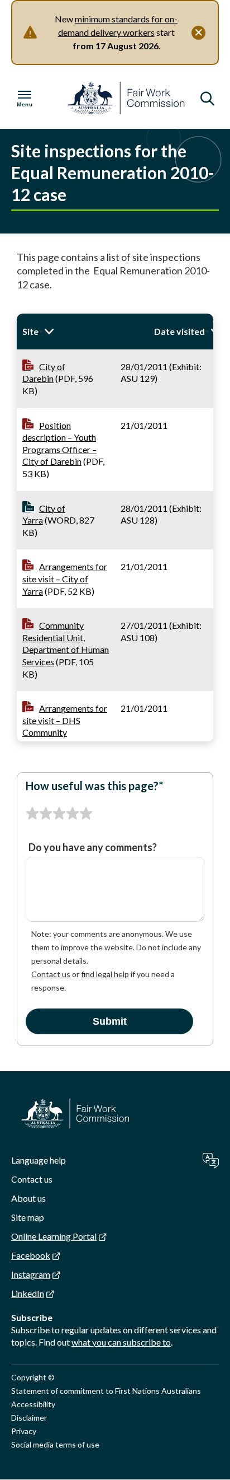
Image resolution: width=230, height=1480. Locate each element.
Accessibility (33, 1404)
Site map (27, 1217)
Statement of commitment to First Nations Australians (106, 1390)
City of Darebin (43, 372)
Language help (38, 1160)
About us (28, 1198)
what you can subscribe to (121, 1342)
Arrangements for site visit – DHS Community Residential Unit (64, 726)
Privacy (23, 1431)
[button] (82, 331)
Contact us (50, 974)
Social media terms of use (55, 1444)
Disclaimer (29, 1417)
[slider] (59, 813)
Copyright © (33, 1377)
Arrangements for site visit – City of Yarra (64, 578)
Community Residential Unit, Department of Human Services (65, 643)
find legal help (105, 974)
